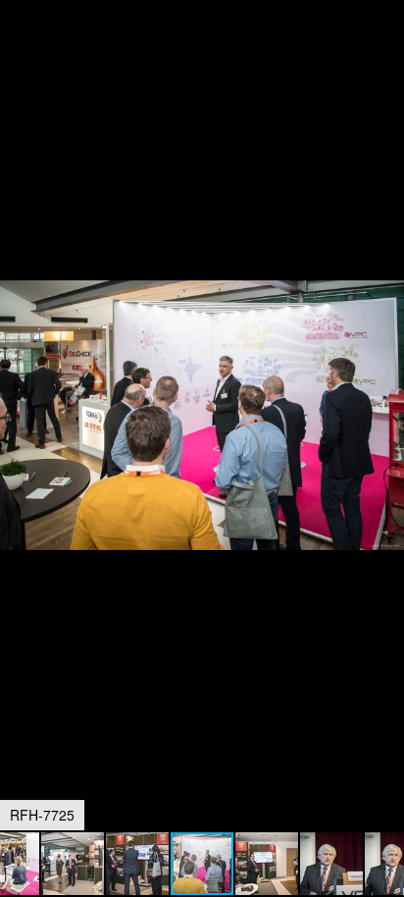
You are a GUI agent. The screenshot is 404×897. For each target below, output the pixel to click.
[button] (386, 51)
